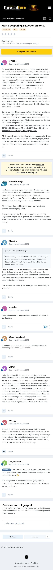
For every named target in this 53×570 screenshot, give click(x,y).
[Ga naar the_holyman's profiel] (4, 463)
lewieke (9, 41)
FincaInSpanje (16, 181)
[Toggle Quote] (6, 251)
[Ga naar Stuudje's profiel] (4, 242)
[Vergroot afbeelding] (18, 475)
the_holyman (15, 461)
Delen (13, 537)
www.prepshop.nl (29, 172)
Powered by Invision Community (26, 566)
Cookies (34, 563)
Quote (10, 156)
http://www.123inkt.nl (26, 388)
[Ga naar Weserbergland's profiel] (4, 338)
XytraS (12, 421)
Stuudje (13, 241)
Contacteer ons (21, 563)
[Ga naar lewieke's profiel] (4, 62)
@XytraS (6, 470)
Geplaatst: (19, 64)
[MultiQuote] (4, 156)
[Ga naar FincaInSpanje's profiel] (4, 183)
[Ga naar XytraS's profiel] (4, 422)
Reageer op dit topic (26, 52)
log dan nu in (23, 510)
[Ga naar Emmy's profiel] (4, 368)
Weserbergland (17, 337)
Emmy (12, 367)
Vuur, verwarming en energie (27, 43)
